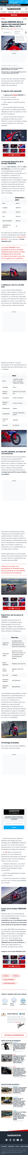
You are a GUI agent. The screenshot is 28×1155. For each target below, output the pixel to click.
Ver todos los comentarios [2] (14, 1035)
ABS (6, 852)
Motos (3, 18)
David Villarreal (6, 29)
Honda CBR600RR (9, 979)
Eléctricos (16, 1042)
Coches (17, 12)
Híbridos (15, 1110)
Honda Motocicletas (9, 983)
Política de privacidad (22, 1150)
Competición (11, 12)
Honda (14, 6)
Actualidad (3, 12)
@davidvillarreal (13, 29)
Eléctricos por (9, 4)
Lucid (2, 6)
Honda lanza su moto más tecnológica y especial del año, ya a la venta (12, 69)
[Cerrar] (25, 36)
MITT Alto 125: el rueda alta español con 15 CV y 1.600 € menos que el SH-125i (13, 72)
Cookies (15, 1150)
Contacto (4, 1150)
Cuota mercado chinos (22, 6)
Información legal (9, 1150)
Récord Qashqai (8, 6)
